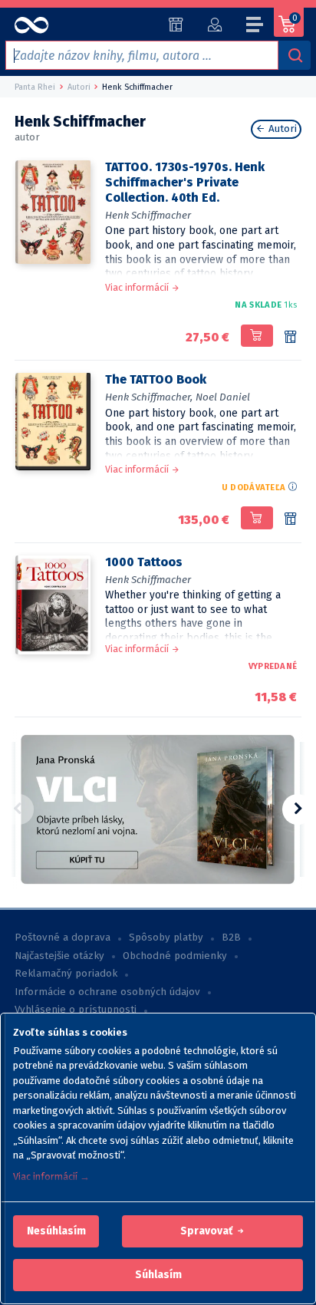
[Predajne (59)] (176, 24)
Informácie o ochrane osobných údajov (107, 992)
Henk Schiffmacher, (149, 397)
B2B (231, 937)
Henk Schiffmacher (148, 215)
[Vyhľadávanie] (294, 55)
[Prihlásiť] (214, 24)
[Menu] (255, 27)
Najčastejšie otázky (59, 956)
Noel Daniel (223, 397)
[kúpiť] (256, 336)
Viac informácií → (51, 1176)
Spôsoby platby (166, 937)
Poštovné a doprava (62, 937)
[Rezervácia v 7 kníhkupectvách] (291, 337)
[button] (56, 1231)
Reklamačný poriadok (66, 973)
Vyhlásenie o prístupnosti (76, 1009)
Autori (281, 129)
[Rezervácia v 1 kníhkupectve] (291, 519)
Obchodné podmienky (175, 956)
